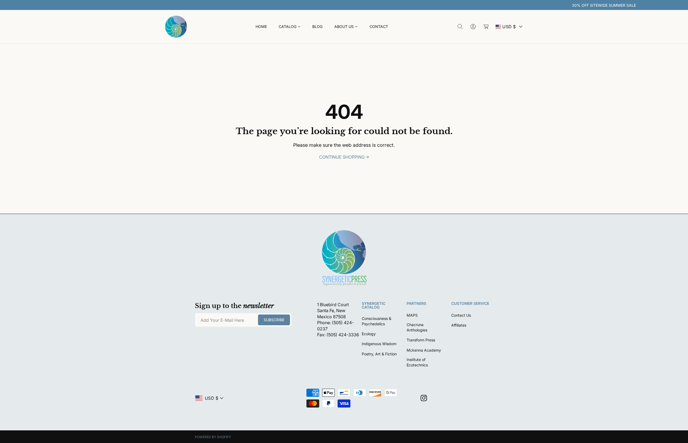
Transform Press (421, 340)
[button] (289, 26)
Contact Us (461, 315)
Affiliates (458, 325)
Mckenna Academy (424, 350)
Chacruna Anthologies (417, 327)
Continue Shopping (342, 157)
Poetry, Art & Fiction (379, 354)
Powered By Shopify (213, 437)
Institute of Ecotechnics (417, 362)
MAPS (412, 315)
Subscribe (274, 319)
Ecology (369, 333)
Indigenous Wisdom (379, 343)
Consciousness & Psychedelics (376, 321)
